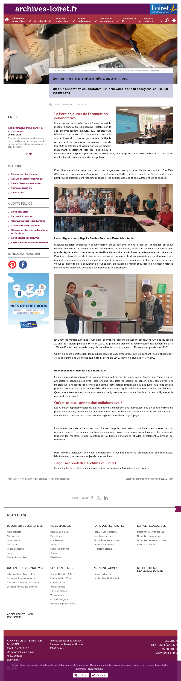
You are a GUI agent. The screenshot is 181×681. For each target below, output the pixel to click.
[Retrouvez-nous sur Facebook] (23, 264)
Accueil (70, 71)
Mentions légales (163, 645)
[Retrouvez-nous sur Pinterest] (12, 264)
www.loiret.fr (165, 653)
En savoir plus (95, 669)
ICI (67, 468)
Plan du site (167, 649)
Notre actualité (108, 71)
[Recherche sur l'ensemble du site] (167, 19)
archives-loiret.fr (46, 8)
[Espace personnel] (174, 19)
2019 (120, 71)
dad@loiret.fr (13, 659)
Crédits (170, 641)
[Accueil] (7, 19)
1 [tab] (26, 154)
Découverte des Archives (88, 71)
